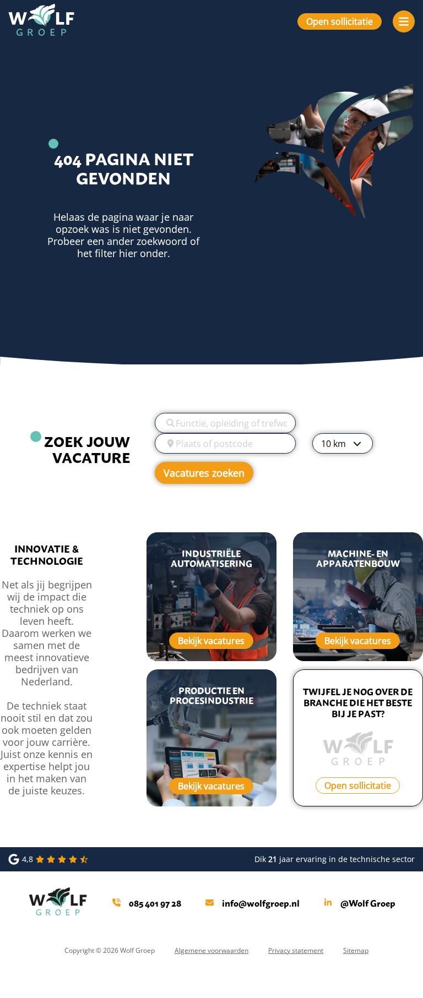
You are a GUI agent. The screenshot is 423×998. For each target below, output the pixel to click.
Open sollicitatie (339, 21)
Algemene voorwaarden (211, 950)
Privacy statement (295, 950)
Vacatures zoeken (204, 472)
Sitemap (355, 950)
